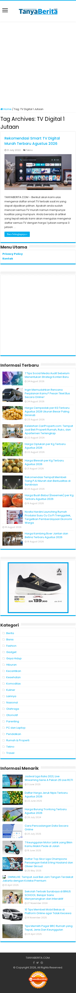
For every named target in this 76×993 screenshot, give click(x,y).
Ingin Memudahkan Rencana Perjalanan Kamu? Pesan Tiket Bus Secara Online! (47, 393)
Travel (10, 753)
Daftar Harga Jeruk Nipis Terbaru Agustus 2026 (46, 794)
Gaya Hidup (14, 658)
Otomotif (12, 715)
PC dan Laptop (16, 728)
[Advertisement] (38, 65)
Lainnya (11, 696)
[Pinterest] (41, 962)
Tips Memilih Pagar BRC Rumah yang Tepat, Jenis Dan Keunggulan (49, 928)
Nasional (12, 702)
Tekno (29, 150)
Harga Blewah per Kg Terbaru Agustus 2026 (44, 462)
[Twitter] (37, 962)
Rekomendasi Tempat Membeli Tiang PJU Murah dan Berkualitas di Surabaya (48, 480)
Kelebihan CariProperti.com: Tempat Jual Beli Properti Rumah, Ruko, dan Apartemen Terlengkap (49, 429)
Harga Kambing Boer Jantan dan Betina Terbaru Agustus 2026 (46, 535)
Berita (10, 633)
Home (7, 109)
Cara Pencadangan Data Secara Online (46, 827)
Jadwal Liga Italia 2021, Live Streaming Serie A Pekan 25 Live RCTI (49, 778)
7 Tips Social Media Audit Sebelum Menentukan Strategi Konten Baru (47, 375)
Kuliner (10, 690)
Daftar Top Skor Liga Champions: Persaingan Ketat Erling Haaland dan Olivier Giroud (49, 862)
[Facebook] (34, 962)
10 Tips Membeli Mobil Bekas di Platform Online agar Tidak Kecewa (48, 911)
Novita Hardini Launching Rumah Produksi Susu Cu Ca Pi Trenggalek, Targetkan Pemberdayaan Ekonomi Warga (48, 517)
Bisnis (10, 639)
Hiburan (11, 665)
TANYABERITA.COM (38, 958)
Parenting (12, 721)
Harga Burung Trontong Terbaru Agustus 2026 (46, 811)
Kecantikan (13, 671)
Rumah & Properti (17, 740)
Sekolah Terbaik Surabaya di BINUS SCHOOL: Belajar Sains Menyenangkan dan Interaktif (48, 895)
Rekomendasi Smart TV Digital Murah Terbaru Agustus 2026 (32, 141)
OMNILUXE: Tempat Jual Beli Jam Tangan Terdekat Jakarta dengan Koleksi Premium (37, 879)
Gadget (11, 652)
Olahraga (12, 709)
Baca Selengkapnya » (17, 234)
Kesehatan (13, 677)
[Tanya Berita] (38, 11)
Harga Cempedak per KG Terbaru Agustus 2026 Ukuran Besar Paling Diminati (47, 411)
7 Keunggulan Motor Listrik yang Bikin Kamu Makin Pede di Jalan (48, 844)
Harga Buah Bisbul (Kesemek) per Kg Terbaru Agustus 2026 (49, 497)
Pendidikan (13, 734)
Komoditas (13, 684)
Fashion (11, 646)
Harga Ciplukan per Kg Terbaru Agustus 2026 (45, 446)
